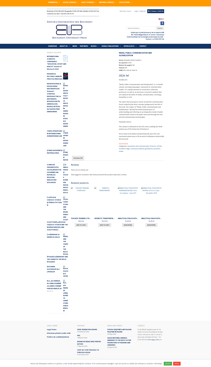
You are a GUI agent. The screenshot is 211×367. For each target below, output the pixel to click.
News (75, 46)
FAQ (78, 335)
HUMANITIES (53, 2)
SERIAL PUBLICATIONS (110, 46)
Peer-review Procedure (87, 329)
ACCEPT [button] (168, 364)
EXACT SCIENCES (87, 2)
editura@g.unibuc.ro (154, 340)
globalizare (149, 149)
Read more (128, 225)
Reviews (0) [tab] (78, 158)
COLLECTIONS (124, 2)
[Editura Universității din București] (72, 30)
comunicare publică (137, 149)
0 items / (156, 11)
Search (160, 28)
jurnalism (157, 149)
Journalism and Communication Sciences (141, 146)
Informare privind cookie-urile (59, 333)
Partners (84, 46)
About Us (64, 46)
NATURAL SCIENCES (106, 2)
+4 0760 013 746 (158, 39)
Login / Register (140, 11)
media (121, 151)
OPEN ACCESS (129, 46)
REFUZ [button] (177, 364)
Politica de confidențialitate (58, 337)
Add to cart (81, 225)
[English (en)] (159, 19)
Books (94, 46)
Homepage (52, 46)
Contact (142, 46)
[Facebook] (162, 23)
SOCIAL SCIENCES (69, 2)
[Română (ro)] (162, 19)
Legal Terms (51, 329)
